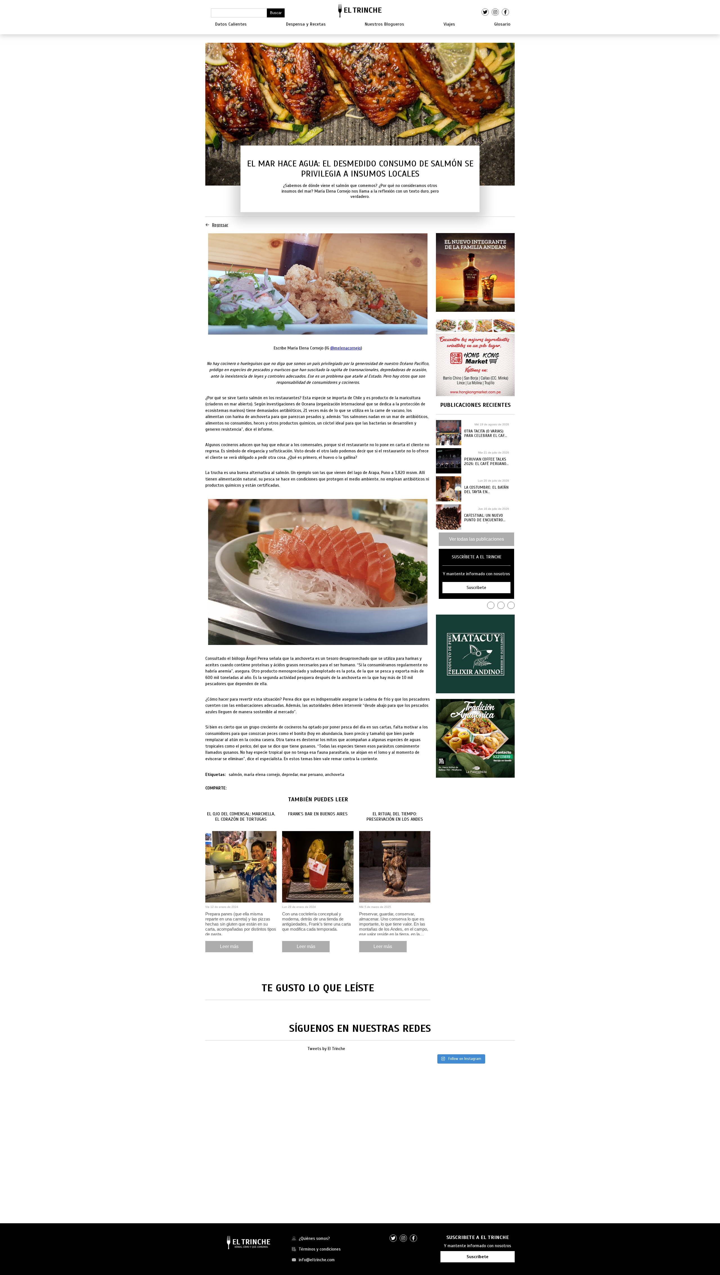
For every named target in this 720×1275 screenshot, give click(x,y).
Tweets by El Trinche (326, 1048)
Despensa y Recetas (306, 24)
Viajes (449, 24)
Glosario (502, 24)
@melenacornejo (345, 348)
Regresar (220, 224)
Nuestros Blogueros (384, 24)
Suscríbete (478, 1256)
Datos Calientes (231, 24)
